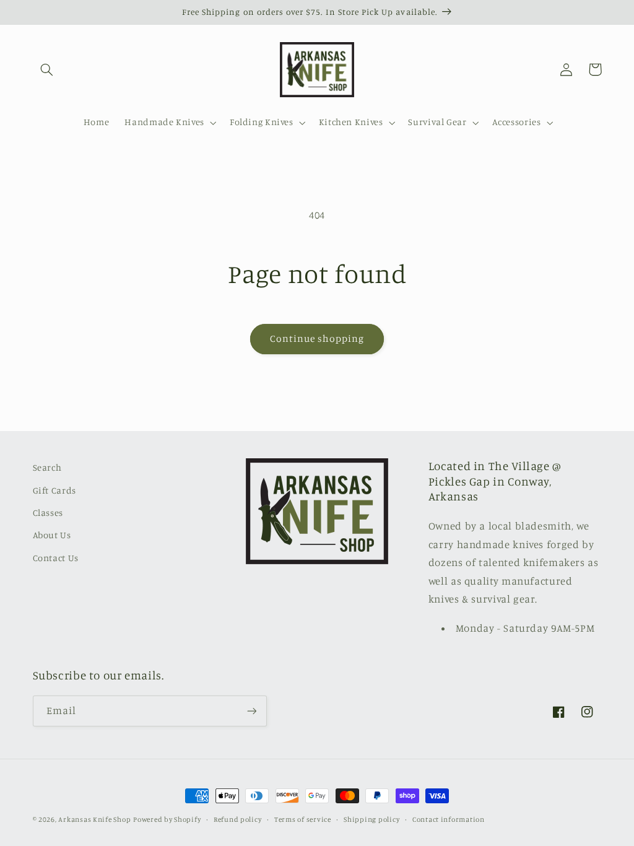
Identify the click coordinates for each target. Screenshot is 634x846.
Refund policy (238, 819)
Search (47, 467)
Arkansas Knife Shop (94, 819)
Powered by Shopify (167, 819)
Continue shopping (317, 338)
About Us (52, 535)
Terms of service (302, 819)
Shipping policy (371, 819)
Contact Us (56, 557)
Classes (48, 512)
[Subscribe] (251, 711)
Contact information (448, 819)
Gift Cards (54, 490)
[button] (47, 69)
